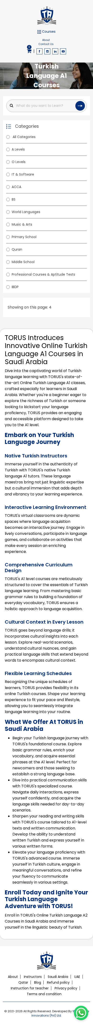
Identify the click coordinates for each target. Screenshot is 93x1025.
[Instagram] (47, 51)
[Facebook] (39, 51)
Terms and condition (44, 994)
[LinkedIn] (55, 51)
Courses (48, 31)
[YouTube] (63, 51)
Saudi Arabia (58, 976)
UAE (77, 976)
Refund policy (58, 982)
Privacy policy (66, 988)
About (46, 40)
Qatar (23, 982)
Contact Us (46, 44)
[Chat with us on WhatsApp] (81, 1013)
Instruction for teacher (30, 988)
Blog (37, 982)
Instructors (33, 976)
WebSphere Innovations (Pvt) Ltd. (60, 1013)
